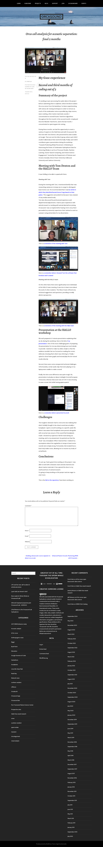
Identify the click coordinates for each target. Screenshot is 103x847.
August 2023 (71, 630)
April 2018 (70, 755)
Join (63, 3)
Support (55, 3)
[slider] (60, 583)
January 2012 (71, 787)
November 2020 (72, 688)
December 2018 (72, 742)
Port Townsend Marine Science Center (22, 705)
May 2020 (70, 710)
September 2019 (72, 724)
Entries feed (42, 649)
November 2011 (72, 791)
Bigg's (13, 642)
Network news (29, 88)
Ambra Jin (29, 81)
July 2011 (70, 805)
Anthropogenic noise (17, 637)
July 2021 (70, 683)
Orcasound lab (15, 700)
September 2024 (72, 616)
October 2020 (72, 692)
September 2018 (72, 746)
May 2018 (70, 751)
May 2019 (70, 733)
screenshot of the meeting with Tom (55, 243)
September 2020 (73, 697)
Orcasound (51, 17)
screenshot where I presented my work (56, 413)
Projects (38, 3)
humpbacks (14, 664)
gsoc (31, 91)
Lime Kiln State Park (17, 669)
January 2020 (71, 715)
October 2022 (72, 643)
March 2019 (71, 737)
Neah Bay (14, 673)
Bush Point (14, 646)
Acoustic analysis (16, 628)
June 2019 (70, 728)
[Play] (41, 584)
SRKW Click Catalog (81, 604)
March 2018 (71, 760)
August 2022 (71, 652)
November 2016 (72, 778)
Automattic (64, 844)
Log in (41, 644)
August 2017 (71, 773)
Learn (19, 3)
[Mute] (57, 584)
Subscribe (27, 3)
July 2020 (70, 706)
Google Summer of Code (18, 655)
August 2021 (71, 679)
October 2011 (71, 796)
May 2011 (70, 814)
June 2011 (70, 809)
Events (84, 3)
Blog (46, 3)
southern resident (16, 723)
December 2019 (72, 719)
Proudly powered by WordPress (43, 844)
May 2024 (70, 621)
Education (14, 651)
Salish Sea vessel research (18, 714)
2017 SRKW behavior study (19, 624)
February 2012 (71, 782)
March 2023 (71, 634)
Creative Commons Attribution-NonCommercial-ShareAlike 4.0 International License (48, 606)
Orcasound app (15, 696)
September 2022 (72, 647)
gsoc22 (27, 93)
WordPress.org (43, 658)
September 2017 (72, 769)
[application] (51, 583)
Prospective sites (16, 709)
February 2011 (71, 823)
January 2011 (71, 827)
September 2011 (72, 800)
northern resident (16, 682)
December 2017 (72, 764)
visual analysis (15, 741)
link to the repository (52, 480)
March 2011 (71, 818)
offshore (13, 687)
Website (27, 541)
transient (13, 732)
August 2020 (71, 701)
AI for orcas (14, 633)
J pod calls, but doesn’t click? (19, 591)
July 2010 (70, 836)
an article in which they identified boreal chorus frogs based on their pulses (57, 192)
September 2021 (72, 674)
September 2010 (72, 832)
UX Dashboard (73, 3)
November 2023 (72, 625)
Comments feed (44, 653)
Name (27, 530)
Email (27, 536)
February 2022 (72, 661)
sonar (12, 718)
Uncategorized (15, 736)
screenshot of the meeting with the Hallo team (59, 326)
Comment (28, 505)
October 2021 (71, 670)
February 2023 (72, 639)
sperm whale (15, 727)
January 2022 (71, 665)
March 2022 (71, 657)
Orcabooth (14, 691)
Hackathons (14, 660)
